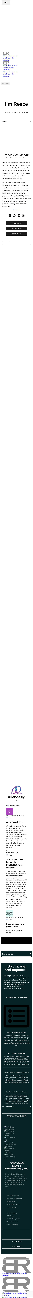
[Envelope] (23, 215)
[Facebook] (10, 215)
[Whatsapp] (14, 215)
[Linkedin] (18, 215)
